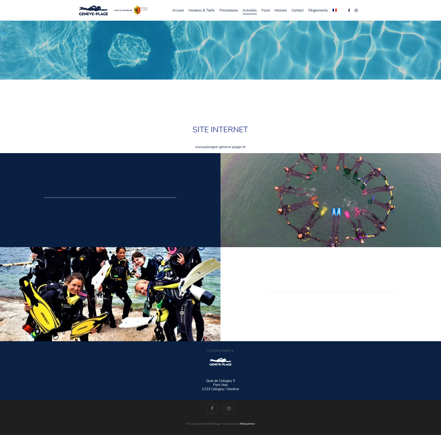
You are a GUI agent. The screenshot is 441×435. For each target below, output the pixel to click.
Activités (250, 10)
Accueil (178, 10)
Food (265, 10)
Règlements (318, 10)
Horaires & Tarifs (201, 10)
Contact (297, 10)
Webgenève (247, 424)
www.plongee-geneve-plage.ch (220, 147)
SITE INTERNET (220, 129)
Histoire (280, 10)
